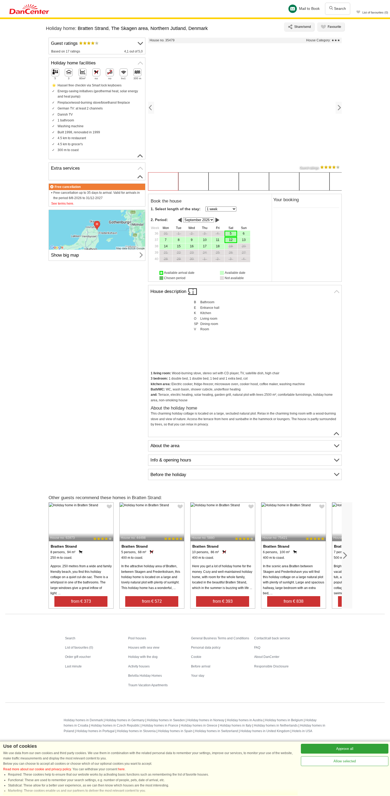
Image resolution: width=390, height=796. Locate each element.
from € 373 (81, 601)
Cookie (196, 657)
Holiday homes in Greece (199, 725)
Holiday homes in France (160, 725)
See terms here (62, 203)
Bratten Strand (93, 28)
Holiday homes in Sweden (166, 720)
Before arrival (200, 666)
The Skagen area (129, 28)
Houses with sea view (143, 647)
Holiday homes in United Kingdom (265, 731)
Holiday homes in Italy (236, 725)
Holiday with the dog (143, 657)
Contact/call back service (272, 638)
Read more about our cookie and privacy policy (37, 769)
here (121, 769)
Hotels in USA (302, 731)
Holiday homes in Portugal (95, 731)
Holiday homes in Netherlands (276, 725)
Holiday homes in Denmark (83, 720)
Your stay (197, 676)
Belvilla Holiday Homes (145, 676)
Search (339, 8)
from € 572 (152, 601)
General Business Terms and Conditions (220, 638)
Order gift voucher (78, 657)
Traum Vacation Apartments (148, 685)
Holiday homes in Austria (245, 720)
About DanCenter (266, 657)
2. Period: (159, 220)
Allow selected (344, 761)
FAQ (257, 647)
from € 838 (294, 601)
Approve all (344, 749)
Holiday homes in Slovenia (136, 731)
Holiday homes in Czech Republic (115, 725)
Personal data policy (205, 647)
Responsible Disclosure (271, 666)
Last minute (73, 666)
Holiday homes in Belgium (284, 720)
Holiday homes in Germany (125, 720)
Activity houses (139, 666)
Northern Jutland (168, 28)
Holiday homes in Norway (205, 720)
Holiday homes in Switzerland (216, 731)
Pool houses (137, 638)
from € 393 (223, 601)
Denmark (198, 28)
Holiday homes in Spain (175, 731)
